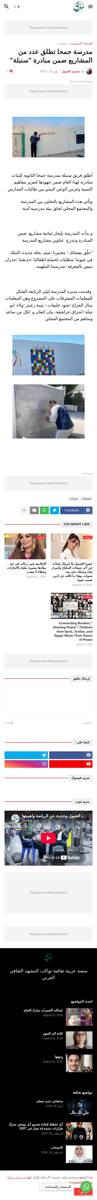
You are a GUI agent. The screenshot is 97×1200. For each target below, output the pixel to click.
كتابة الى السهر (53, 1033)
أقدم (10, 723)
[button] (91, 7)
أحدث (86, 723)
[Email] (34, 510)
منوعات (62, 43)
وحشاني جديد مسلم (50, 1101)
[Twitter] (54, 510)
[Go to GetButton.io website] (86, 1195)
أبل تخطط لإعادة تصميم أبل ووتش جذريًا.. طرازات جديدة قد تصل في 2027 (35, 1126)
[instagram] (26, 764)
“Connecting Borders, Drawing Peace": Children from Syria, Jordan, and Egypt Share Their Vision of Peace (72, 631)
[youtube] (71, 764)
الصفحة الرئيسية (81, 43)
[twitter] (26, 755)
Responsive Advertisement (48, 27)
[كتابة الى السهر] (79, 1040)
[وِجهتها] (79, 1063)
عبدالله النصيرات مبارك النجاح (43, 1010)
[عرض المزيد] (24, 510)
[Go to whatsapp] (86, 1186)
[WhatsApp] (44, 510)
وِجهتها (59, 1056)
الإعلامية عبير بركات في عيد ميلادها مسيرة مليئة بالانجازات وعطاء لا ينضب (26, 568)
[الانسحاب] (79, 1154)
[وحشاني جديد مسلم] (79, 1108)
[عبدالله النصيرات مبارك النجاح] (79, 1017)
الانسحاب (57, 1147)
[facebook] (71, 755)
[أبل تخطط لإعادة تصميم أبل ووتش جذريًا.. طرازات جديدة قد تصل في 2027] (79, 1131)
